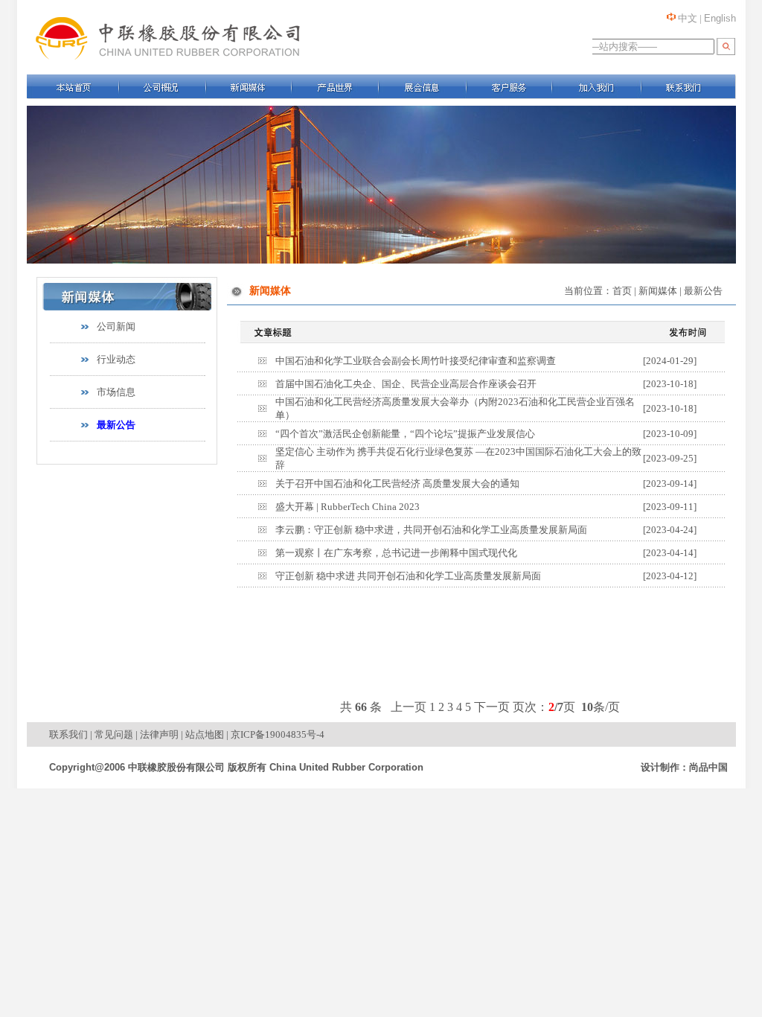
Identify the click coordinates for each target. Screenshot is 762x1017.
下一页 (492, 707)
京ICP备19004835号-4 (277, 734)
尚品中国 (708, 767)
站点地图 (204, 734)
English (720, 18)
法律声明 (159, 734)
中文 (687, 18)
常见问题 (114, 734)
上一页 (408, 707)
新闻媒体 (657, 290)
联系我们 (68, 734)
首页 (622, 290)
